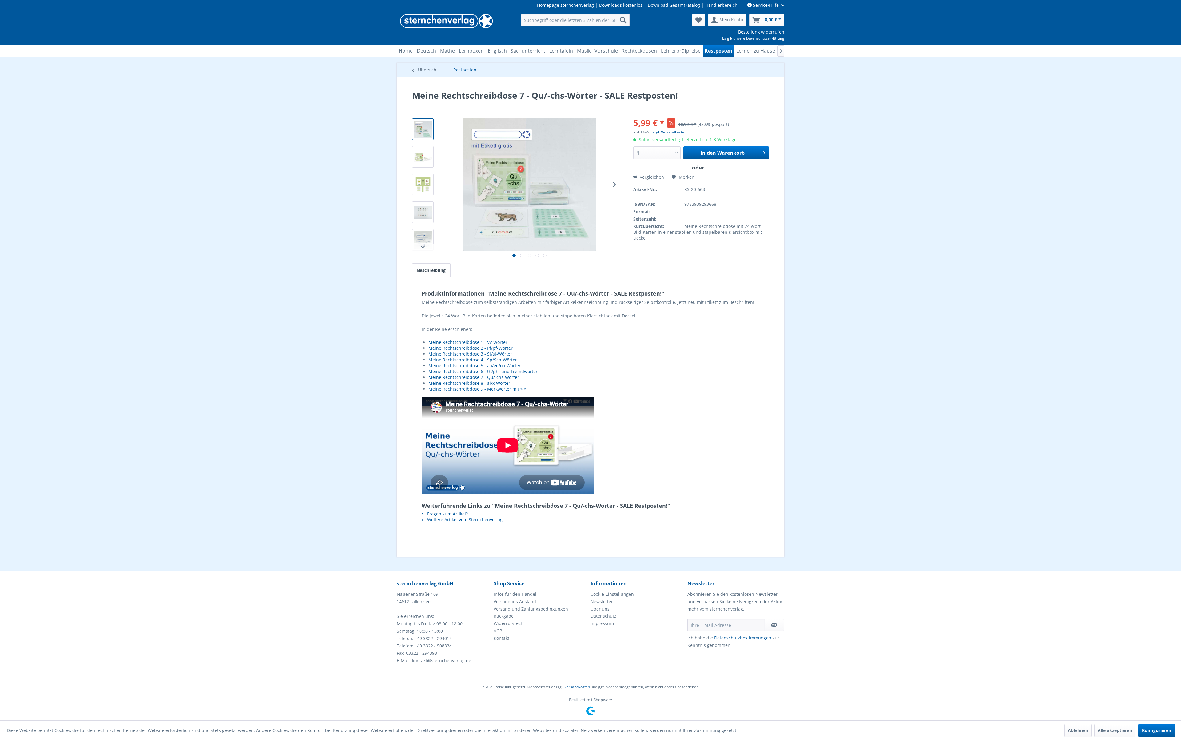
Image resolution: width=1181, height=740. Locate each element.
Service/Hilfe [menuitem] (766, 5)
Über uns (600, 609)
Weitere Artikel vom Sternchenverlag (464, 520)
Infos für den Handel (515, 594)
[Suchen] (623, 20)
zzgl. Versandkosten (669, 132)
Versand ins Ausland (515, 601)
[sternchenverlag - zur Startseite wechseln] (446, 21)
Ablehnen (1078, 730)
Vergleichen (651, 177)
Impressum (602, 623)
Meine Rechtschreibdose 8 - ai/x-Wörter (469, 383)
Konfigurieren (1156, 730)
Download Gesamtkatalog (674, 5)
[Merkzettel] (698, 20)
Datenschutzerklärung (765, 38)
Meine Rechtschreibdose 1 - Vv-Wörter (467, 342)
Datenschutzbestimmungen (742, 638)
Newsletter (601, 601)
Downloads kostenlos (620, 5)
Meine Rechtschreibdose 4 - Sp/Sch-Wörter (472, 360)
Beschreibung (431, 270)
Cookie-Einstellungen (612, 594)
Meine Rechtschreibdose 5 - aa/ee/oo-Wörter (474, 365)
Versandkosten (577, 687)
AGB (498, 631)
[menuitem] (575, 20)
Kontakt (501, 638)
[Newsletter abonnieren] (774, 625)
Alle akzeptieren (1115, 730)
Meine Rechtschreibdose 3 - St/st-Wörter (470, 354)
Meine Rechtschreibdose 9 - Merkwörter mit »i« (477, 389)
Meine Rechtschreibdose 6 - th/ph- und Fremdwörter (483, 371)
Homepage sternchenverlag (565, 5)
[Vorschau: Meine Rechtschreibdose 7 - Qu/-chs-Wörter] (423, 157)
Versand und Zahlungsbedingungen (531, 609)
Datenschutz (603, 616)
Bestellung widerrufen (761, 32)
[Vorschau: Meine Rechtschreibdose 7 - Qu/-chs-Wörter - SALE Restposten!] (423, 129)
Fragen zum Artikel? (447, 514)
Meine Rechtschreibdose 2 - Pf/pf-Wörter (470, 348)
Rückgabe (504, 616)
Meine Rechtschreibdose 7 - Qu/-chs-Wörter (473, 377)
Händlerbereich (721, 5)
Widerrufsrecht (509, 623)
